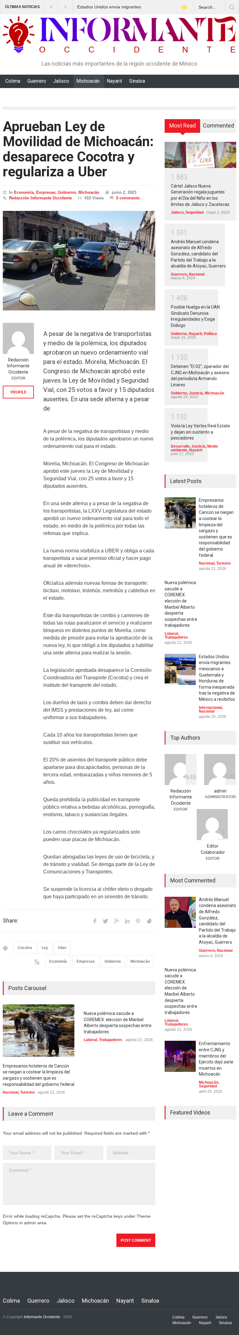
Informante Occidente (42, 1317)
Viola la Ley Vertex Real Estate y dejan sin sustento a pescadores (200, 431)
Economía (24, 192)
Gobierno (67, 192)
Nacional (10, 1092)
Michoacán (88, 81)
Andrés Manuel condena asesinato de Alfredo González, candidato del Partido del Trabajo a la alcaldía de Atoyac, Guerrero (198, 253)
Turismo (27, 1092)
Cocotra (25, 948)
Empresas (45, 192)
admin (220, 790)
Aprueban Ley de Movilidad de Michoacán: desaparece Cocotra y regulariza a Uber (78, 149)
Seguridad (194, 212)
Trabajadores (110, 1040)
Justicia (196, 393)
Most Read (182, 125)
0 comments (128, 198)
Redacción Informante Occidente (40, 198)
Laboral (90, 1040)
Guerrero (36, 81)
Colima (12, 81)
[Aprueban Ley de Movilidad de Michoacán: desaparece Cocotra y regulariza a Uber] (79, 260)
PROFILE (18, 392)
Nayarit (114, 81)
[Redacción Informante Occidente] (18, 338)
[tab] (182, 128)
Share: (10, 920)
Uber (62, 948)
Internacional (210, 707)
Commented (218, 125)
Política (210, 334)
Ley (45, 948)
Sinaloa (137, 81)
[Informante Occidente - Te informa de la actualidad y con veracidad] (119, 45)
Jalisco (61, 81)
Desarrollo (180, 446)
